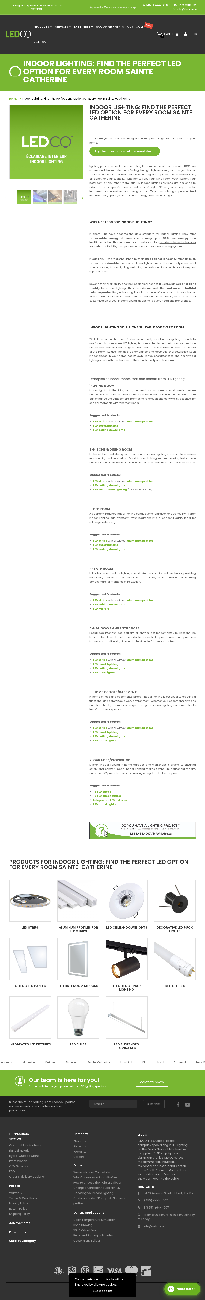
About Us (79, 1141)
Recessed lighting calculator (93, 1235)
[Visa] (114, 1270)
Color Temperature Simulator (94, 1220)
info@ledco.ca (187, 9)
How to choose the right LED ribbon (97, 1183)
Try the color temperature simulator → (125, 151)
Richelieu (67, 1062)
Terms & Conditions (23, 1198)
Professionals (18, 1161)
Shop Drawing (82, 1225)
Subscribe (153, 1104)
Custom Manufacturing (25, 1145)
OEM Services (18, 1166)
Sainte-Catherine (94, 1062)
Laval (156, 1062)
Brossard (175, 1062)
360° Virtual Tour (85, 1230)
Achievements (19, 1223)
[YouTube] (187, 1108)
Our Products (19, 1134)
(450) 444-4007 (158, 5)
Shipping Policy (19, 1214)
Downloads (17, 1232)
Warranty (15, 1193)
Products (42, 27)
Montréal (122, 1062)
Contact (41, 42)
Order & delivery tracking (26, 1177)
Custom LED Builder (86, 1241)
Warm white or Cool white (91, 1172)
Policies (15, 1186)
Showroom (80, 1146)
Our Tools (139, 26)
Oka (140, 1062)
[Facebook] (178, 1108)
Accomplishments (110, 27)
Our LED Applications (88, 1213)
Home (13, 99)
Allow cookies (102, 1291)
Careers (78, 1157)
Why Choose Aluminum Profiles (95, 1177)
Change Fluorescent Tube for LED (96, 1188)
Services (62, 27)
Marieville (24, 1062)
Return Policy (18, 1209)
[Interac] (146, 1271)
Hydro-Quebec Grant (24, 1156)
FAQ (12, 1171)
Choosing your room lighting (93, 1193)
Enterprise (82, 27)
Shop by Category (22, 1241)
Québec (46, 1062)
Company (80, 1134)
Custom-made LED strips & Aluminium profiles (100, 1200)
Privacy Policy (18, 1203)
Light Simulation (20, 1151)
